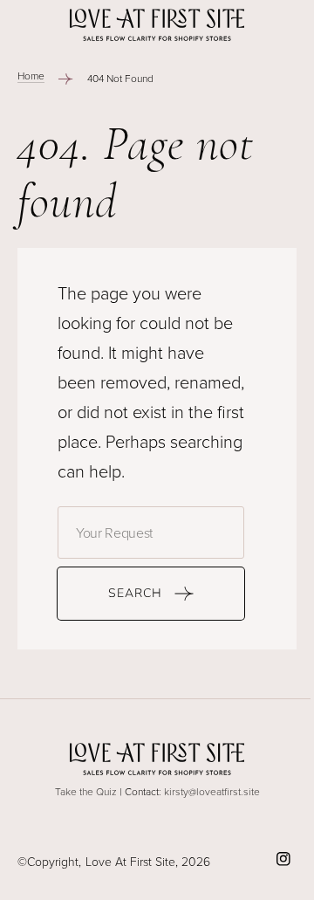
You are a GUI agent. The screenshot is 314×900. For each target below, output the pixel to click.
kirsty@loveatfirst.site (212, 791)
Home (30, 75)
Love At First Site (130, 861)
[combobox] (151, 532)
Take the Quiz (86, 791)
